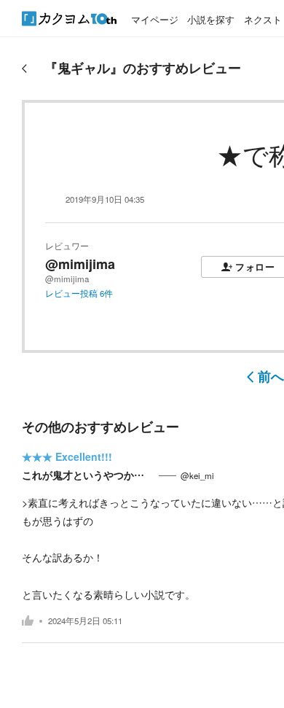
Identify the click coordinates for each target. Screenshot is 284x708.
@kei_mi (197, 475)
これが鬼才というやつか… (88, 474)
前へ (271, 376)
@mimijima (80, 263)
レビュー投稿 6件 (79, 293)
